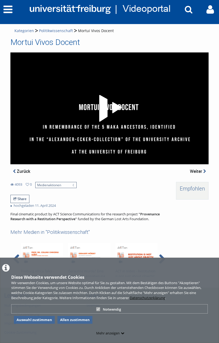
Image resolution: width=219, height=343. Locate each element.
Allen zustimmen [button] (75, 319)
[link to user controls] (210, 9)
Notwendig (112, 309)
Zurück (23, 171)
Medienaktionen (49, 185)
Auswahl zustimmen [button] (34, 319)
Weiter (196, 171)
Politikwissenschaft (56, 30)
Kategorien (24, 30)
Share (21, 198)
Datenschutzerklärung (147, 297)
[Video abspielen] (109, 108)
